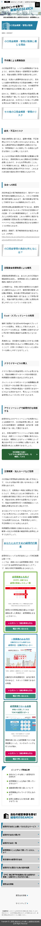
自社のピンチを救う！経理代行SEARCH (24, 2)
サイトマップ (21, 903)
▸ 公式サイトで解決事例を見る (21, 623)
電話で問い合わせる (20, 629)
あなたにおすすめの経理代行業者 (20, 545)
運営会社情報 (21, 895)
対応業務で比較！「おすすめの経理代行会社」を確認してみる (19, 454)
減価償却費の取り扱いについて (21, 788)
